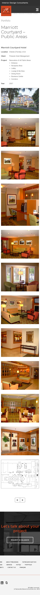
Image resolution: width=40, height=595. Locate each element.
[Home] (6, 9)
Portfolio (14, 14)
